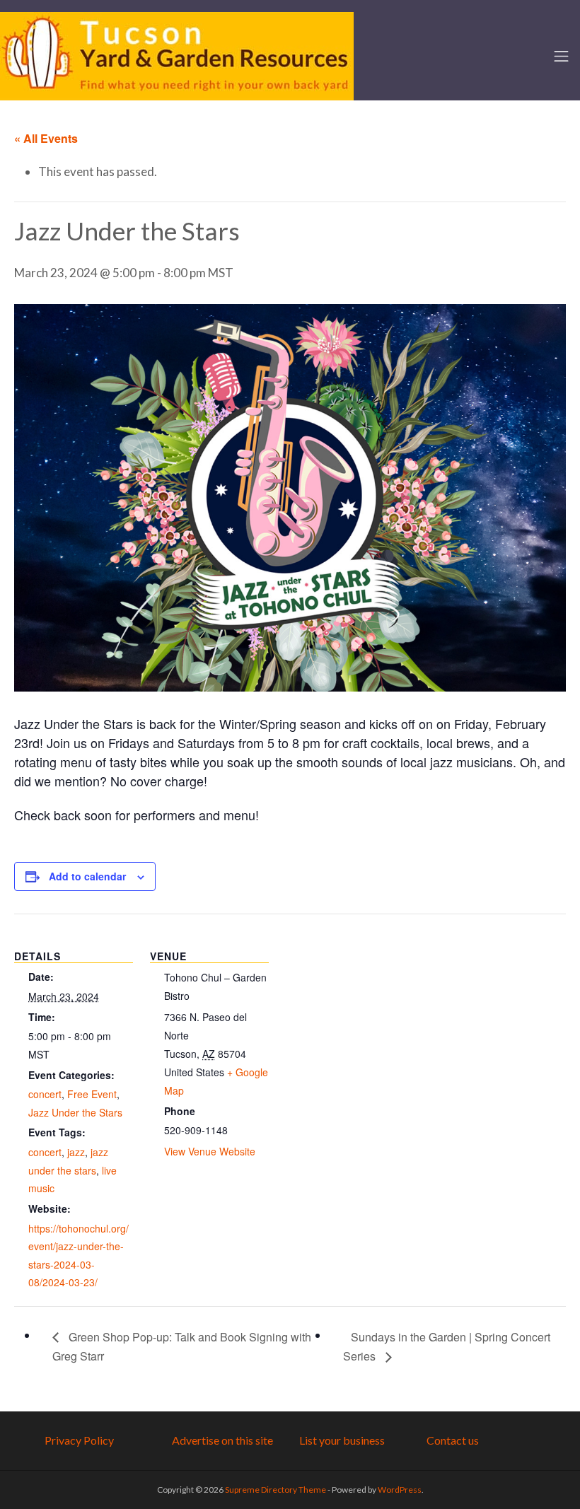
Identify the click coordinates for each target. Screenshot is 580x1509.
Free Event (92, 1094)
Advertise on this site (222, 1440)
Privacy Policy (79, 1440)
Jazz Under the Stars (75, 1112)
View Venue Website (209, 1151)
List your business (342, 1440)
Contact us (453, 1440)
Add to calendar (87, 876)
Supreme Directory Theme (276, 1489)
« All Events (46, 138)
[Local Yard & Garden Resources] (177, 54)
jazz (76, 1152)
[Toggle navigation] (561, 56)
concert (45, 1094)
